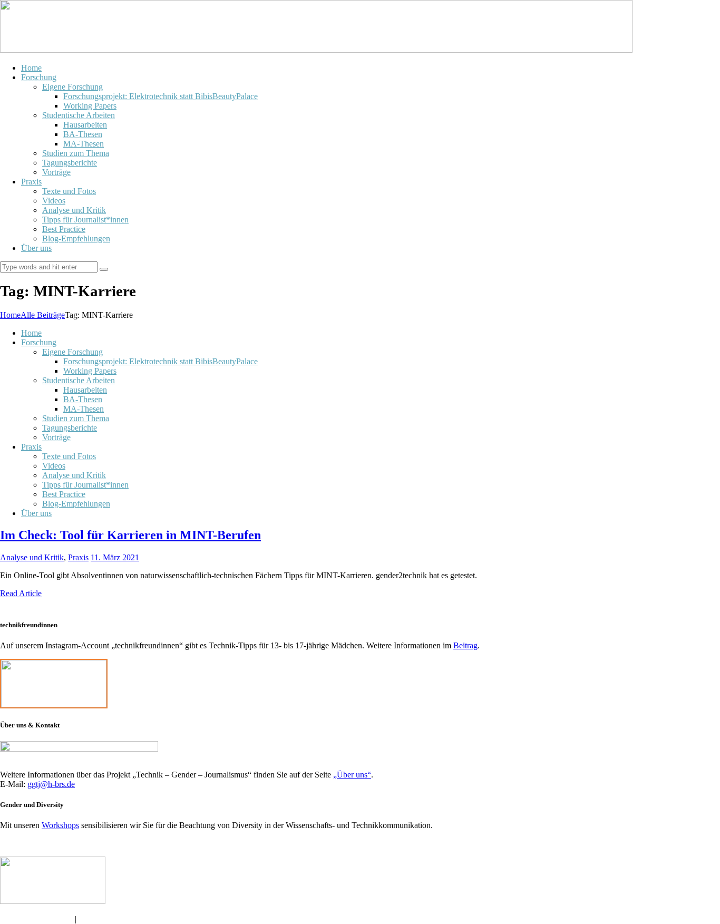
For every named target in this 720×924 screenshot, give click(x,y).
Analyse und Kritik (32, 557)
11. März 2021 (115, 557)
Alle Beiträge (43, 314)
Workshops (60, 825)
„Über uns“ (352, 774)
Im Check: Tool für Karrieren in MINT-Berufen (130, 535)
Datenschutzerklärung (37, 919)
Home (10, 314)
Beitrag (465, 645)
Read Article (21, 593)
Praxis (78, 557)
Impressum (97, 919)
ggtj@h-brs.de (51, 784)
